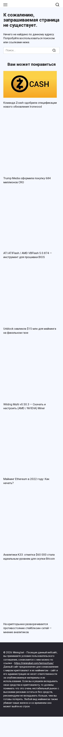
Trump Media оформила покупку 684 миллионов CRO (27, 180)
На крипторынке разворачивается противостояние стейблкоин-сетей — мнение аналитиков (27, 628)
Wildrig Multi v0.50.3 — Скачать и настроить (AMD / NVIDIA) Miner (24, 406)
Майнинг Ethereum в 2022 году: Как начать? (26, 481)
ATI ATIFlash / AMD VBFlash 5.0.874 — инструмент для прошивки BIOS (27, 255)
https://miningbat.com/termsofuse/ (34, 663)
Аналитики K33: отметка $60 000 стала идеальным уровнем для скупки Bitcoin (29, 556)
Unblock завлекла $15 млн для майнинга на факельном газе (29, 330)
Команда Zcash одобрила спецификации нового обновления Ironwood (30, 104)
